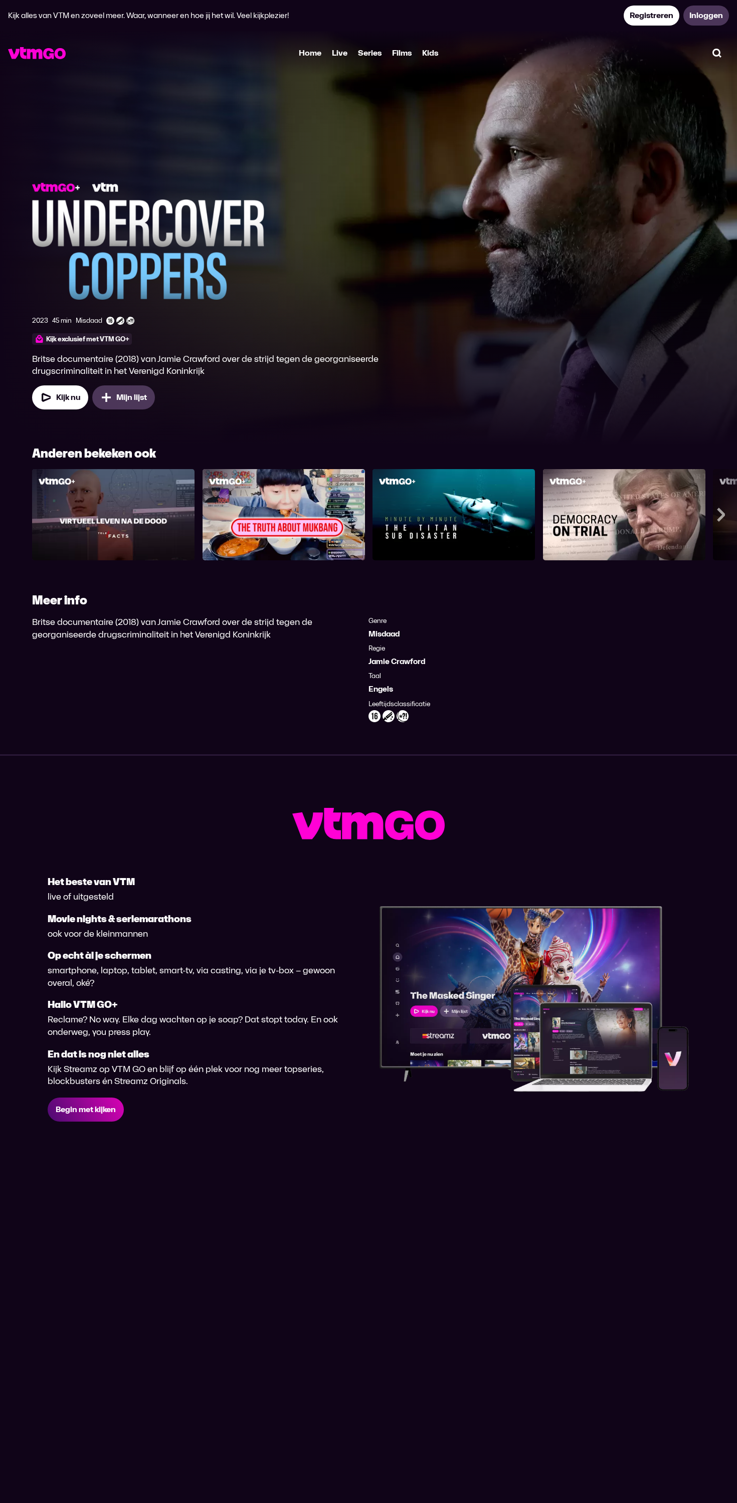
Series (370, 53)
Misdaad (384, 633)
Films (402, 53)
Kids (430, 53)
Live (339, 53)
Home (310, 53)
